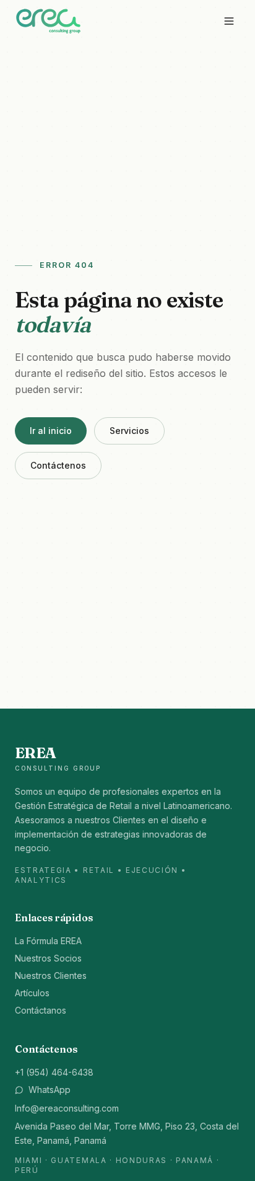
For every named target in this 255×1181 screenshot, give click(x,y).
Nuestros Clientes (51, 975)
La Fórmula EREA (48, 941)
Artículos (32, 993)
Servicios (129, 430)
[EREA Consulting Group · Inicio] (48, 21)
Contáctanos (40, 1010)
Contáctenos (58, 465)
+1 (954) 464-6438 (54, 1072)
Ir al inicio (51, 430)
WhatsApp (49, 1089)
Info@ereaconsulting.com (67, 1108)
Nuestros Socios (48, 958)
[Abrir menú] (229, 21)
